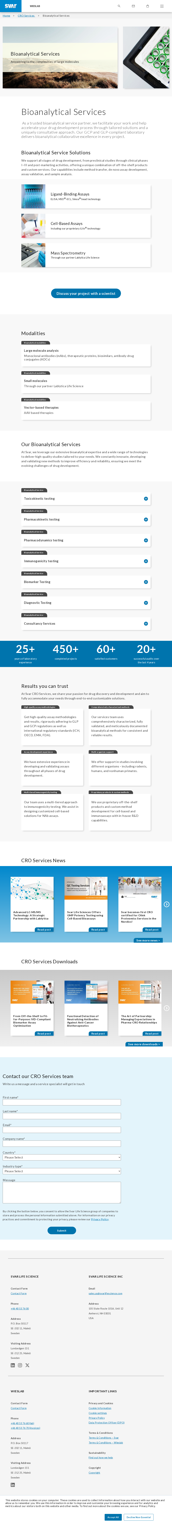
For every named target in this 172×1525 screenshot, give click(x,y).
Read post (44, 929)
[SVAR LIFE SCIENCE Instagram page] (21, 1366)
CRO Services (26, 15)
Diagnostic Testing (38, 603)
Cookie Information (100, 1408)
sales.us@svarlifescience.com (105, 1293)
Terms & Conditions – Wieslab (106, 1442)
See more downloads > (144, 1044)
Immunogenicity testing (41, 561)
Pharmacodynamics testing (43, 540)
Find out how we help (101, 1457)
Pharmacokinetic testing (42, 519)
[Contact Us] (133, 6)
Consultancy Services (39, 623)
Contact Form (19, 1293)
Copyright (94, 1472)
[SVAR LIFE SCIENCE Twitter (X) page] (28, 1366)
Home (6, 15)
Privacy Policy (100, 1219)
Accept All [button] (113, 1517)
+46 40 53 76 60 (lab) (22, 1423)
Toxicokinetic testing (39, 498)
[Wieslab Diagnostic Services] (35, 6)
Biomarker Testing (37, 582)
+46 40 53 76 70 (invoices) (25, 1428)
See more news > (148, 940)
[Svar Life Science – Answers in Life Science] (11, 6)
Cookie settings (98, 1413)
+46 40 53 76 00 (20, 1308)
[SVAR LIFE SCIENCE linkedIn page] (14, 1366)
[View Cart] (147, 6)
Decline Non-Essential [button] (139, 1517)
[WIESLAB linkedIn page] (14, 1485)
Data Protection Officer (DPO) (107, 1422)
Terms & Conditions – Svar (104, 1437)
